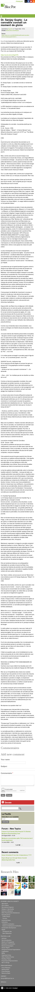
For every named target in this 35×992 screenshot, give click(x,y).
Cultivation (5, 922)
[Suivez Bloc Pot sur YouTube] (31, 2)
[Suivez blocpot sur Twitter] (26, 2)
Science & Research (7, 911)
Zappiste (10, 29)
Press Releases (6, 967)
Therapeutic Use (7, 931)
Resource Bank (6, 973)
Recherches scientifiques (12, 30)
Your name (5, 759)
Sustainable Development (9, 927)
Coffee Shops (6, 916)
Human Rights (6, 947)
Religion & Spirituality (8, 909)
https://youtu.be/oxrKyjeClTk (9, 55)
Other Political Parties (8, 957)
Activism (4, 938)
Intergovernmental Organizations (11, 949)
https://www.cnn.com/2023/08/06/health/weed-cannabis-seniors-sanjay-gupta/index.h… (15, 35)
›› (21, 863)
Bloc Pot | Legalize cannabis (8, 5)
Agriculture (5, 903)
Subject (4, 766)
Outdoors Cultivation (8, 924)
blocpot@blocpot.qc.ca (7, 978)
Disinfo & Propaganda (8, 942)
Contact (15, 988)
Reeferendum (5, 969)
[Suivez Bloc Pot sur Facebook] (28, 2)
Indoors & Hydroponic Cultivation (11, 926)
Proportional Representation (10, 961)
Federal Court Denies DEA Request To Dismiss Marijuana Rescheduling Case (16, 832)
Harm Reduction (7, 933)
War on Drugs (5, 962)
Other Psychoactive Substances (11, 913)
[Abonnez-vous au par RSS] (33, 2)
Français (19, 1)
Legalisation (5, 951)
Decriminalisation (6, 940)
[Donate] (3, 803)
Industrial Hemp (6, 920)
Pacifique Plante (6, 959)
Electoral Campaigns (7, 946)
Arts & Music (5, 905)
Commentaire (7, 773)
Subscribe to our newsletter (10, 817)
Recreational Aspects (8, 907)
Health (3, 929)
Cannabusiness (6, 914)
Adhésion (3, 982)
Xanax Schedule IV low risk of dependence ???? (17, 855)
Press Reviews (6, 971)
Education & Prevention (8, 944)
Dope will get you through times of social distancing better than (14, 859)
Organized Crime (6, 955)
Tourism (4, 918)
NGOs (3, 953)
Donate (8, 802)
